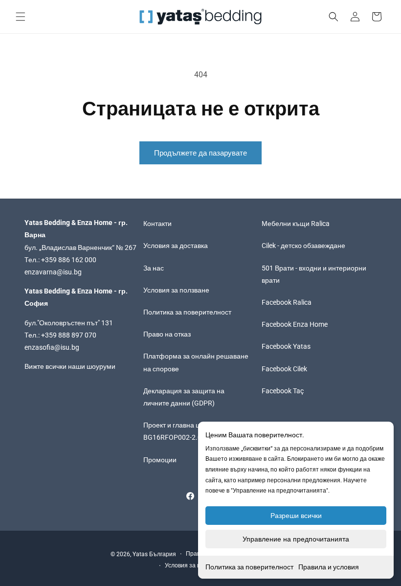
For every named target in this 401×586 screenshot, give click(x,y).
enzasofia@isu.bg (51, 347)
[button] (20, 16)
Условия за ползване (176, 290)
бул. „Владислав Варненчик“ (70, 247)
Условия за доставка (175, 245)
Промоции (160, 460)
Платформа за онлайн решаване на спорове (195, 362)
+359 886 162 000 (68, 260)
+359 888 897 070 (68, 335)
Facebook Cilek (284, 369)
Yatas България (154, 554)
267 (130, 247)
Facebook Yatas (286, 346)
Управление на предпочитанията (296, 539)
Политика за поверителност (249, 567)
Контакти (157, 223)
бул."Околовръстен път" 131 (68, 323)
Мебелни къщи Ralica (296, 223)
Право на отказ (167, 334)
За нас (153, 268)
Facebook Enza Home (295, 324)
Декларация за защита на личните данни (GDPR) (183, 397)
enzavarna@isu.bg (53, 272)
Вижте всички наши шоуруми (69, 366)
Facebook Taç (283, 391)
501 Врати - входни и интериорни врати (314, 274)
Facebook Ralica (287, 302)
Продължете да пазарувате (200, 153)
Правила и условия (328, 567)
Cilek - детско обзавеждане (303, 245)
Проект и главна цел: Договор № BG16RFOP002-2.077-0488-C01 (194, 431)
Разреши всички (296, 515)
